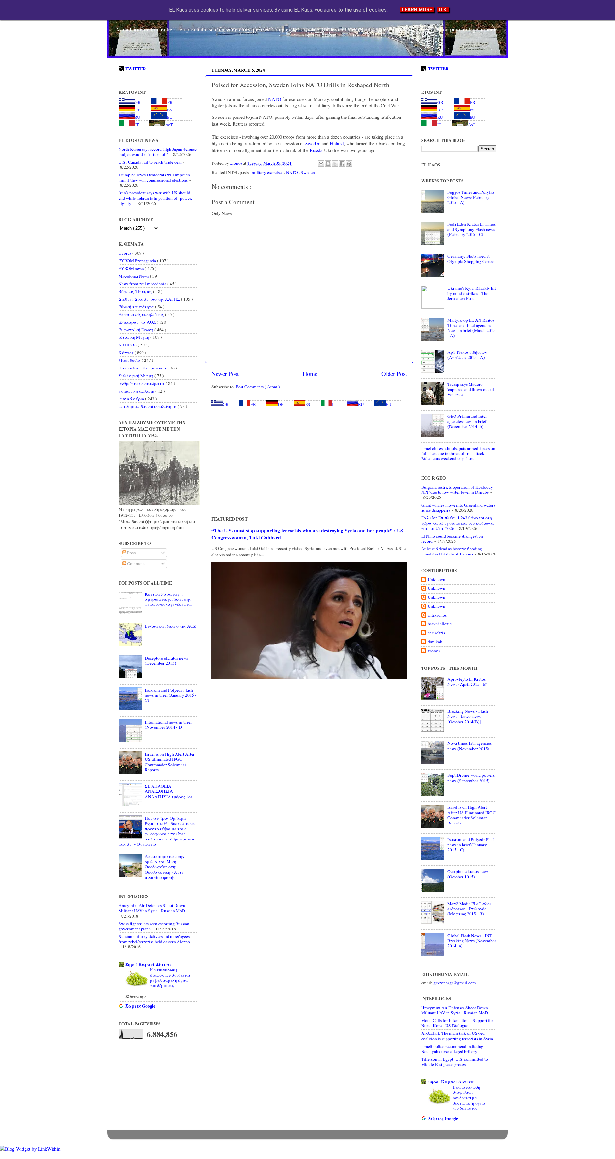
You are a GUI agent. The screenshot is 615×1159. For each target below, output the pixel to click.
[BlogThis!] (328, 163)
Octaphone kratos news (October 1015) (467, 874)
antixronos (437, 615)
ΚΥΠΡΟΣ (128, 345)
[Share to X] (335, 163)
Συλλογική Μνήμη (136, 375)
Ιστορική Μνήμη (134, 337)
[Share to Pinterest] (349, 163)
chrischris (436, 633)
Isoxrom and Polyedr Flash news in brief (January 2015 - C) (171, 695)
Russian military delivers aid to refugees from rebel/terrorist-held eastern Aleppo (154, 939)
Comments (136, 563)
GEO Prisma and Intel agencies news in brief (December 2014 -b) (467, 421)
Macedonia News (134, 276)
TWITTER (135, 69)
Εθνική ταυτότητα (137, 307)
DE (280, 404)
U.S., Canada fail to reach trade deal (150, 162)
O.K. (443, 9)
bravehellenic (440, 624)
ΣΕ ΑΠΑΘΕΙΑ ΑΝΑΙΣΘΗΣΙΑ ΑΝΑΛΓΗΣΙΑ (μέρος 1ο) (168, 791)
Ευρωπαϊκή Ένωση (136, 330)
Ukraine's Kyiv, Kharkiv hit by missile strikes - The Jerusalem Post (471, 293)
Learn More (417, 9)
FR (253, 404)
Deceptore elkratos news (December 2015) (166, 660)
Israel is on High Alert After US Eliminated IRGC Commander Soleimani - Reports (170, 762)
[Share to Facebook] (342, 163)
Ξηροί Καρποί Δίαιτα (148, 964)
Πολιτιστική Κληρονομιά (143, 368)
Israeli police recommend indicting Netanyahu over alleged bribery (452, 1048)
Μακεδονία (130, 360)
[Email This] (321, 163)
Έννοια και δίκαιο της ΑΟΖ (170, 626)
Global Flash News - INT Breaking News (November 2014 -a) (471, 941)
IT (334, 404)
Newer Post (225, 373)
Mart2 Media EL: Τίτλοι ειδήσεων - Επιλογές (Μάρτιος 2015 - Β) (469, 909)
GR (226, 404)
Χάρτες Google (140, 1006)
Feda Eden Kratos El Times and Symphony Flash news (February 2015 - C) (471, 229)
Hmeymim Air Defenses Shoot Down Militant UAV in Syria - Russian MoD (152, 908)
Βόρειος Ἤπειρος (136, 291)
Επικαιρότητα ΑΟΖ (138, 322)
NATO (274, 99)
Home (310, 373)
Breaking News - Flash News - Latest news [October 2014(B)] (467, 716)
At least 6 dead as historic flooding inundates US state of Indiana (451, 551)
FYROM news (132, 268)
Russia (315, 150)
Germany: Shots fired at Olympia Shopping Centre (470, 258)
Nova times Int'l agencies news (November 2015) (469, 745)
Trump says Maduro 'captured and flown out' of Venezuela (470, 389)
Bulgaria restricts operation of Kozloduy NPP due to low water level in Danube (457, 489)
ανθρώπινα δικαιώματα (142, 383)
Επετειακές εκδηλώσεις (142, 314)
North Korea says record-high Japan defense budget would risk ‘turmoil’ (158, 151)
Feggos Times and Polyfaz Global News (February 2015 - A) (470, 197)
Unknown (436, 579)
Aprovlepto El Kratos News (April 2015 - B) (467, 681)
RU (361, 404)
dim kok (435, 641)
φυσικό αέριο (132, 398)
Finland (336, 143)
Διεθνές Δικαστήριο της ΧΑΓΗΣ (150, 299)
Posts (131, 552)
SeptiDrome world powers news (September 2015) (471, 777)
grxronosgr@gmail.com (454, 982)
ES (307, 404)
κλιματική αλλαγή (137, 391)
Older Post (394, 373)
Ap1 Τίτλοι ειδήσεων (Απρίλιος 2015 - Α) (467, 354)
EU (388, 404)
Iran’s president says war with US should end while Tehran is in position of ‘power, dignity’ (155, 198)
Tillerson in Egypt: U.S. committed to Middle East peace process (454, 1061)
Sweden (312, 143)
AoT (169, 124)
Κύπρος (127, 352)
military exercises (268, 172)
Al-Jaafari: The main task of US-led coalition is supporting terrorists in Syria (457, 1035)
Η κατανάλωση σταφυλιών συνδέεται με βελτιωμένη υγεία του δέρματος (170, 977)
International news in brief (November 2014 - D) (168, 724)
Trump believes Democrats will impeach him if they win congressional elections (154, 177)
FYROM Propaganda (138, 260)
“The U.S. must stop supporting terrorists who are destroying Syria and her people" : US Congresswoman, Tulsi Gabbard (307, 534)
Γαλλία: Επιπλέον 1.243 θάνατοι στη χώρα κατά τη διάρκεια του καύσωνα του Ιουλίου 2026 (457, 523)
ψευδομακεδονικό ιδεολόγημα (148, 406)
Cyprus (125, 253)
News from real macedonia (143, 284)
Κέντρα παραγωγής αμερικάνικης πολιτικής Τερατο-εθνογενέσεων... (168, 599)
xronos (434, 650)
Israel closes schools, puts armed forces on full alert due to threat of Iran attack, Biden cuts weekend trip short (458, 453)
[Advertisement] (309, 461)
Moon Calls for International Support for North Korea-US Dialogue (457, 1022)
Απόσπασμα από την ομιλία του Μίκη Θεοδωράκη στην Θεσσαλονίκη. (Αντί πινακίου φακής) (164, 867)
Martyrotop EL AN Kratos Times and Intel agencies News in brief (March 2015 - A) (471, 328)
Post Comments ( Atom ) (258, 387)
